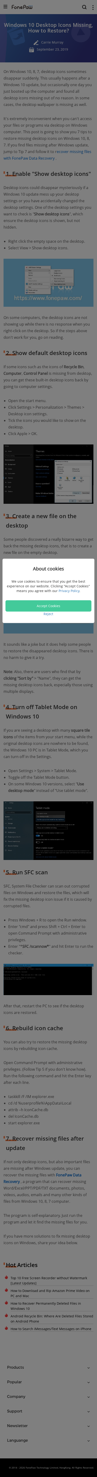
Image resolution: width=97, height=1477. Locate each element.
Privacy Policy (69, 591)
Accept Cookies (48, 606)
